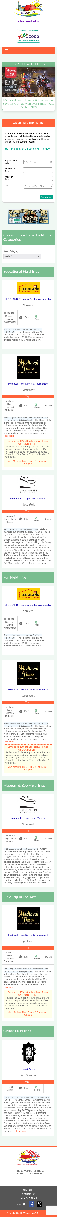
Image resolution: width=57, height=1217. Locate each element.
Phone (37, 319)
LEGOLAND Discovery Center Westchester (28, 299)
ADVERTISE (28, 1190)
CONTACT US (28, 1194)
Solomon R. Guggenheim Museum (28, 498)
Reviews (48, 406)
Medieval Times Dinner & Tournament (28, 384)
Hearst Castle (28, 1069)
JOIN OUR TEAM (28, 1198)
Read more (9, 436)
